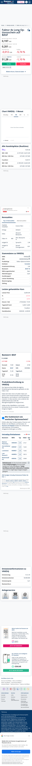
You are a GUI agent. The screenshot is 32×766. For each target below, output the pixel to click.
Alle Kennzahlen (21, 221)
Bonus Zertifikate (17, 681)
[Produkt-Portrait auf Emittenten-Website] (15, 599)
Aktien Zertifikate (5, 682)
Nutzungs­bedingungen (24, 702)
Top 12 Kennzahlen (8, 221)
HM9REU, (20, 481)
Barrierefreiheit (25, 707)
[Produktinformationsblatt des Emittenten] (5, 599)
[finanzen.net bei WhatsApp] (24, 689)
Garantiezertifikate (16, 682)
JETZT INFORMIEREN (16, 646)
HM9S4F (14, 447)
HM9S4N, (8, 481)
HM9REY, (16, 481)
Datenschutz (24, 697)
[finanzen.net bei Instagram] (3, 689)
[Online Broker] (9, 3)
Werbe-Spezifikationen (15, 700)
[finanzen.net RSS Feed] (28, 689)
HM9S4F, (12, 481)
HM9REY (14, 451)
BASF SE (9, 57)
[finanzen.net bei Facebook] (7, 689)
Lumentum (5, 451)
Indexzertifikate (5, 684)
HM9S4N (14, 443)
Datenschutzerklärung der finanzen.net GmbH (11, 762)
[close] (29, 736)
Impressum (24, 695)
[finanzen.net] (9, 1)
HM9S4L (14, 458)
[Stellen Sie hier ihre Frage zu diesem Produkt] (25, 595)
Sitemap (3, 701)
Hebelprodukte (10, 25)
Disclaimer (23, 699)
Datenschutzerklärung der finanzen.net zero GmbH (12, 763)
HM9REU (14, 454)
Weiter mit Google (16, 751)
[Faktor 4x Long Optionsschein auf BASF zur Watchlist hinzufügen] (28, 30)
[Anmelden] (29, 2)
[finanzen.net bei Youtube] (10, 689)
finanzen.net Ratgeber (8, 425)
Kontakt (3, 695)
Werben (13, 697)
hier (14, 482)
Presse (3, 699)
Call (20, 443)
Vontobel (27, 264)
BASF (11, 368)
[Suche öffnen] (26, 2)
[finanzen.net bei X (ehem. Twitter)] (14, 689)
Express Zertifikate (25, 684)
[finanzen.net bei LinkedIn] (17, 689)
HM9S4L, (25, 481)
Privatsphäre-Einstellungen (24, 705)
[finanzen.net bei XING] (21, 689)
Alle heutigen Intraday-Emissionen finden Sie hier (15, 476)
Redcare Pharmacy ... (5, 443)
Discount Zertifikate (6, 681)
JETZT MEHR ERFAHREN (16, 670)
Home (2, 25)
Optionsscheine (15, 684)
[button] (21, 2)
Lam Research (4, 454)
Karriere (3, 697)
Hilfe (12, 695)
